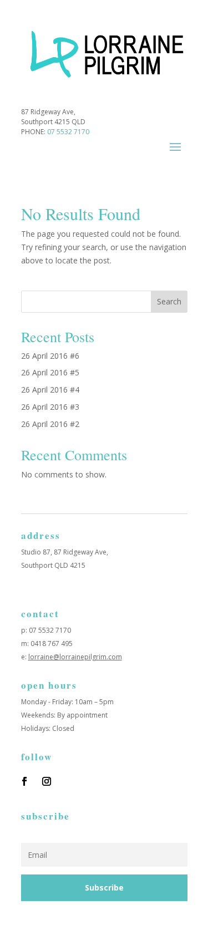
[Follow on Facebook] (24, 781)
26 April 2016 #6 (50, 355)
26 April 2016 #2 (50, 424)
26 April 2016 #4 (50, 389)
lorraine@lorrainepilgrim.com (75, 657)
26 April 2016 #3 (50, 406)
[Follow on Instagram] (46, 781)
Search (169, 301)
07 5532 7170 (68, 131)
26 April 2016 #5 (50, 372)
